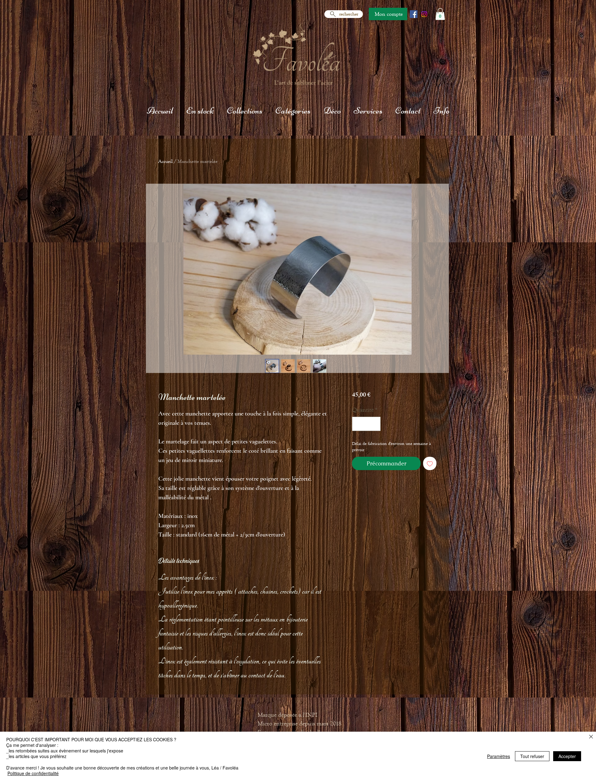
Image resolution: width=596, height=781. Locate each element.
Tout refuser (532, 756)
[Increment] (374, 424)
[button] (440, 14)
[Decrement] (358, 424)
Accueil (165, 161)
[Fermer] (591, 737)
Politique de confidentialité (33, 773)
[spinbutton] (366, 424)
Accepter (567, 756)
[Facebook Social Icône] (414, 14)
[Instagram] (424, 14)
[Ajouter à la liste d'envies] (429, 463)
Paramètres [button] (498, 756)
